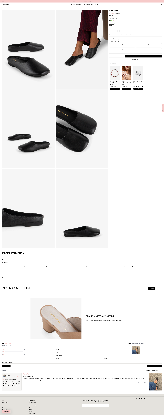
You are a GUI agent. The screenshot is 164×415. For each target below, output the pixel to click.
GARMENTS (88, 4)
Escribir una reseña (156, 366)
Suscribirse (104, 405)
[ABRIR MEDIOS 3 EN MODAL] (106, 166)
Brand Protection (32, 413)
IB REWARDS (32, 400)
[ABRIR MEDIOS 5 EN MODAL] (106, 246)
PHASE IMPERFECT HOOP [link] (137, 82)
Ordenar (148, 370)
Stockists (31, 407)
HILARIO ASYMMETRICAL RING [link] (126, 82)
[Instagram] (139, 398)
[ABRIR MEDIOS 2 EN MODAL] (53, 166)
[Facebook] (137, 398)
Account (4, 405)
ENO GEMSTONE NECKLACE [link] (113, 82)
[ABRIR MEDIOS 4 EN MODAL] (53, 246)
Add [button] (114, 88)
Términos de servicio (33, 404)
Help (3, 400)
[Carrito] (161, 5)
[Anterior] (158, 288)
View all (152, 288)
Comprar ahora (135, 59)
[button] (3, 1)
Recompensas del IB (33, 405)
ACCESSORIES (78, 4)
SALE (92, 4)
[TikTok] (142, 398)
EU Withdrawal (5, 404)
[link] (115, 73)
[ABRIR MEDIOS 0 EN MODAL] (53, 86)
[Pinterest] (144, 398)
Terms (30, 411)
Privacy (30, 409)
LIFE (84, 4)
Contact (3, 407)
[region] (136, 350)
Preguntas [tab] (11, 362)
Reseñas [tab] (4, 362)
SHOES (72, 4)
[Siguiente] (161, 288)
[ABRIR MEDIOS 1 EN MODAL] (106, 87)
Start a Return (5, 402)
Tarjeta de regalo (32, 402)
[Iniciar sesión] (158, 5)
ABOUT (96, 4)
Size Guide (159, 31)
